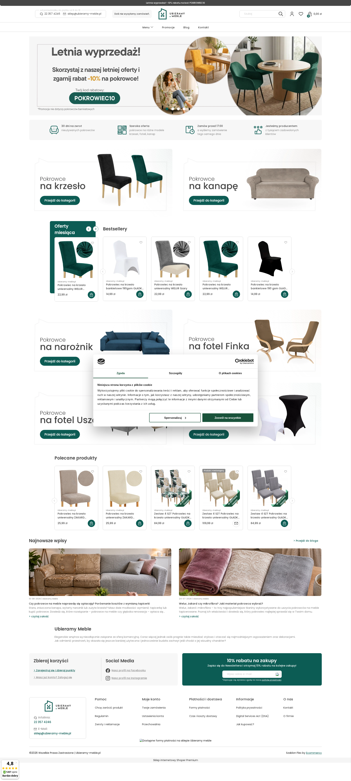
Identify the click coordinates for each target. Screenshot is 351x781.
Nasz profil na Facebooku (129, 670)
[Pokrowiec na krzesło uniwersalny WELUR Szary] (173, 259)
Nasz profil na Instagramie (129, 678)
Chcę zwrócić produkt (109, 708)
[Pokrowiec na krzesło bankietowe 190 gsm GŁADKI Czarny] (269, 259)
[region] (175, 75)
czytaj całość (40, 616)
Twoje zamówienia (154, 708)
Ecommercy (314, 753)
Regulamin (101, 716)
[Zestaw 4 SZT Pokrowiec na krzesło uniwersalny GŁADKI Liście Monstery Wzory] (173, 488)
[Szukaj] (281, 14)
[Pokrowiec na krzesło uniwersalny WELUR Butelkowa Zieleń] (76, 259)
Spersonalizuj (173, 417)
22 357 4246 (52, 14)
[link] (175, 75)
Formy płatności (199, 708)
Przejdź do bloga (307, 541)
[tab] (167, 109)
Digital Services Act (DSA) (252, 716)
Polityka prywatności (249, 708)
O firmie (288, 716)
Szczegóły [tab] (175, 373)
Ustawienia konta (153, 716)
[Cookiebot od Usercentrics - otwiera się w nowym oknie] (238, 361)
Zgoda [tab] (121, 373)
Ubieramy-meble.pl (67, 281)
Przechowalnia (151, 724)
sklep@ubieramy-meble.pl (84, 14)
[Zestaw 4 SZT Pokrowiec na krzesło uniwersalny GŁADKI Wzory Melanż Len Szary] (269, 488)
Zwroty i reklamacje (107, 724)
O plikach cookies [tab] (230, 373)
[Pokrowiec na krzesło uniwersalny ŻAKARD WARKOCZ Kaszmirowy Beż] (124, 488)
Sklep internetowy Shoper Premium (175, 760)
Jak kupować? (245, 724)
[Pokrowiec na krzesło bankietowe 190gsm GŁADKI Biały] (125, 259)
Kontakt (288, 708)
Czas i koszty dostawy (203, 716)
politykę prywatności (271, 680)
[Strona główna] (197, 13)
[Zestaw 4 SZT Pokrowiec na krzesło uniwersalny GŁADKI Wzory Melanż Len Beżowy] (221, 488)
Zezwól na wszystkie (228, 417)
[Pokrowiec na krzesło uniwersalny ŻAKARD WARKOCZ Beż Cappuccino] (76, 488)
